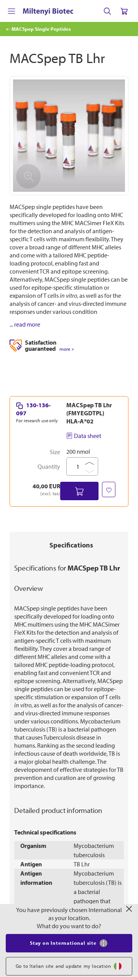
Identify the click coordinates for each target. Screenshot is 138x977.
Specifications (71, 545)
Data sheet (87, 436)
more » (66, 349)
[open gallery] (69, 135)
